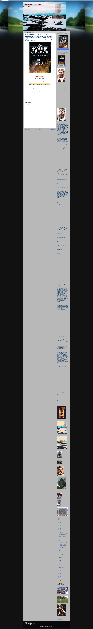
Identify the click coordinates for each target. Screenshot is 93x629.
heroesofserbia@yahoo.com (61, 245)
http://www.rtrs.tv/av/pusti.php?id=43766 (39, 84)
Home (40, 129)
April (59, 564)
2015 (59, 529)
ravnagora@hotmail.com (61, 237)
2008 (59, 577)
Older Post (52, 129)
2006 (59, 580)
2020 (59, 522)
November (60, 554)
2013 (59, 570)
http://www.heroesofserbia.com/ (62, 179)
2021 (59, 521)
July (59, 560)
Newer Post (27, 129)
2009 (59, 576)
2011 (59, 573)
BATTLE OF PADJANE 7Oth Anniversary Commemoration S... (63, 550)
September (60, 557)
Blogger (52, 626)
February (60, 567)
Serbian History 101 (60, 619)
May (59, 563)
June (59, 561)
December (60, 532)
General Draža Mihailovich (32, 5)
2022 (59, 519)
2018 (59, 525)
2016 (59, 528)
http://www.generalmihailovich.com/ (62, 187)
